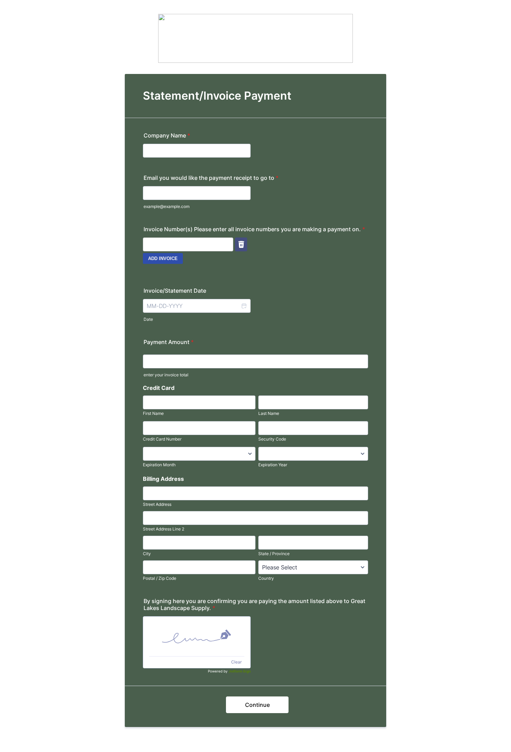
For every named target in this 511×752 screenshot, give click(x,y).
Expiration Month (159, 464)
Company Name (167, 135)
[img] (196, 636)
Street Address (157, 504)
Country (266, 578)
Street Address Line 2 (163, 529)
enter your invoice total (166, 374)
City (147, 553)
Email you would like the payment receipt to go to (211, 177)
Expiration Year (272, 464)
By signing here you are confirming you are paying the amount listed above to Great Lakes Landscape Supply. (254, 604)
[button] (244, 306)
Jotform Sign (240, 671)
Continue (257, 704)
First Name (153, 413)
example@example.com (166, 206)
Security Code (272, 439)
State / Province (274, 553)
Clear (236, 662)
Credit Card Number (162, 439)
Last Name (268, 413)
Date (148, 319)
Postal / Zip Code (159, 578)
